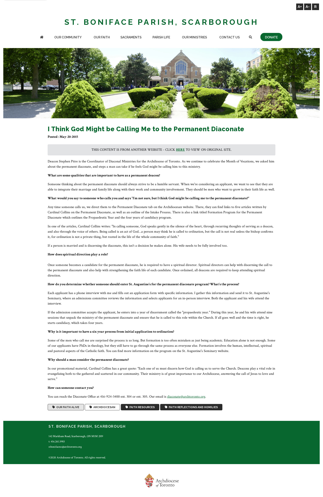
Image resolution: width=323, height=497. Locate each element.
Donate (271, 37)
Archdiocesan (103, 407)
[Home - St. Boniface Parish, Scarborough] (41, 37)
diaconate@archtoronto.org (186, 396)
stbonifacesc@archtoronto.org (65, 447)
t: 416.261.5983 (57, 441)
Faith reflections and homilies (192, 407)
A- (308, 7)
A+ (300, 7)
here (180, 149)
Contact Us (229, 37)
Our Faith (102, 37)
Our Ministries (194, 37)
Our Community (68, 37)
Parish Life (161, 37)
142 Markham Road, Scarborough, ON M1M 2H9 (76, 436)
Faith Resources (141, 407)
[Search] (250, 37)
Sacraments (131, 37)
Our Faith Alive (67, 407)
